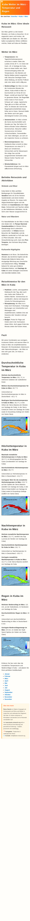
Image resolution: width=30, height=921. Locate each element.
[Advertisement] (15, 804)
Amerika (14, 16)
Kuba (21, 16)
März (26, 16)
